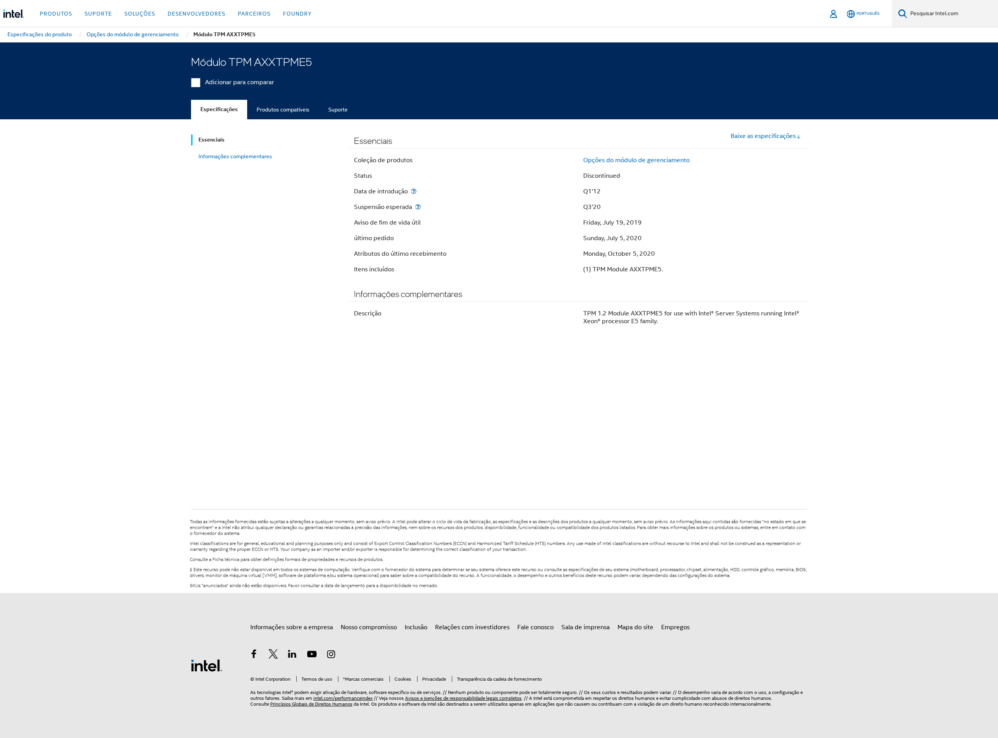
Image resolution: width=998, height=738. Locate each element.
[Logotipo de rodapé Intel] (206, 665)
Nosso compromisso (369, 627)
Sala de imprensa (585, 627)
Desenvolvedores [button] (196, 13)
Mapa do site (635, 627)
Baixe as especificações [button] (763, 136)
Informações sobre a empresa (291, 627)
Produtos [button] (56, 13)
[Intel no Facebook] (253, 655)
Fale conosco (535, 627)
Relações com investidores (472, 627)
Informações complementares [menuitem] (235, 156)
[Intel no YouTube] (312, 655)
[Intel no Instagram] (331, 655)
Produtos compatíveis (283, 109)
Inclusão (416, 627)
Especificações (219, 109)
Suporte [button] (98, 13)
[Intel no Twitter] (273, 655)
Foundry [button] (297, 13)
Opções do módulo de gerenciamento (636, 160)
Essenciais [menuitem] (211, 139)
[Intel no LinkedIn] (292, 655)
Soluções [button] (139, 13)
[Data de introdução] (413, 191)
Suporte (338, 109)
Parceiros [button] (254, 13)
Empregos (675, 627)
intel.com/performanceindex (343, 698)
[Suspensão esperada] (418, 207)
